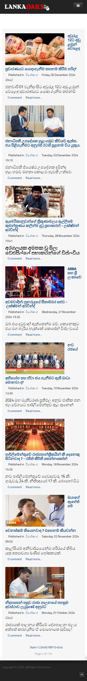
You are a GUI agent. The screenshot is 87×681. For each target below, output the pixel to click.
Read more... (34, 97)
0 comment (15, 97)
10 (54, 647)
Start (33, 647)
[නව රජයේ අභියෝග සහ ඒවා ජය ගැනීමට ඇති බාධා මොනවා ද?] (34, 358)
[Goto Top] (82, 674)
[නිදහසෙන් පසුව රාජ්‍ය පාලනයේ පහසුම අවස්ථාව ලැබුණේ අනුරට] (34, 582)
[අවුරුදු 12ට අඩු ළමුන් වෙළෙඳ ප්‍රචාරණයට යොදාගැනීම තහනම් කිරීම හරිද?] (34, 49)
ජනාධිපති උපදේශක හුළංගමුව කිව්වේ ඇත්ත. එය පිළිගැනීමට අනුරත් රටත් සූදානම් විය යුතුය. (42, 145)
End (60, 647)
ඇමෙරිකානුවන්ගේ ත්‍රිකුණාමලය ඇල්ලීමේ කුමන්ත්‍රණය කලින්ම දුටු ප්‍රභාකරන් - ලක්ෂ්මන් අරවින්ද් (42, 225)
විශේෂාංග (32, 75)
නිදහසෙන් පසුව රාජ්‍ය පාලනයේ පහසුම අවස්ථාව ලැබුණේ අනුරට (36, 605)
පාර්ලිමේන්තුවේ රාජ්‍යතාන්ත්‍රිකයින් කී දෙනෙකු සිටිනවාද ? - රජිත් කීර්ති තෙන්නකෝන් (42, 456)
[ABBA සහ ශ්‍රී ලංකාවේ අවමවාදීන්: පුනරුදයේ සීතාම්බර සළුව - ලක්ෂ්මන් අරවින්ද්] (34, 281)
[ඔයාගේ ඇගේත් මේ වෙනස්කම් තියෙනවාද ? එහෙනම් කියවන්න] (34, 510)
